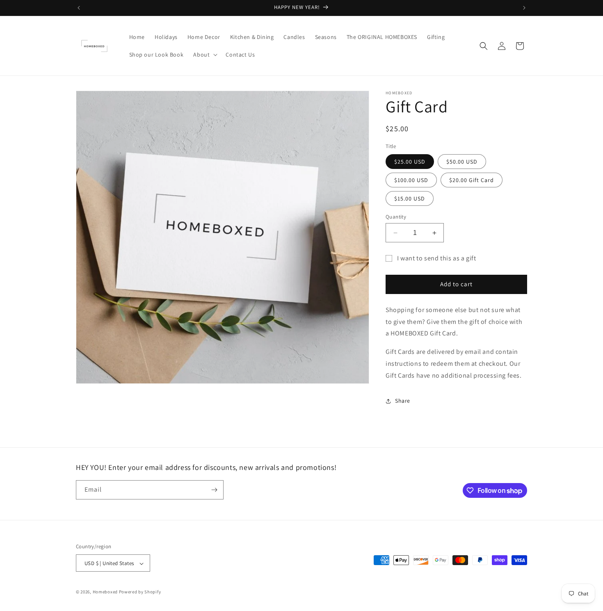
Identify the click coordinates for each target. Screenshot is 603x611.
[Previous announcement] (79, 8)
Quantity (396, 216)
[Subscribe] (214, 489)
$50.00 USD (461, 161)
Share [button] (402, 400)
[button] (204, 54)
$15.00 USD (409, 198)
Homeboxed (105, 592)
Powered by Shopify (140, 592)
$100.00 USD (411, 180)
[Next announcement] (524, 8)
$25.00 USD (409, 161)
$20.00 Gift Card (471, 180)
